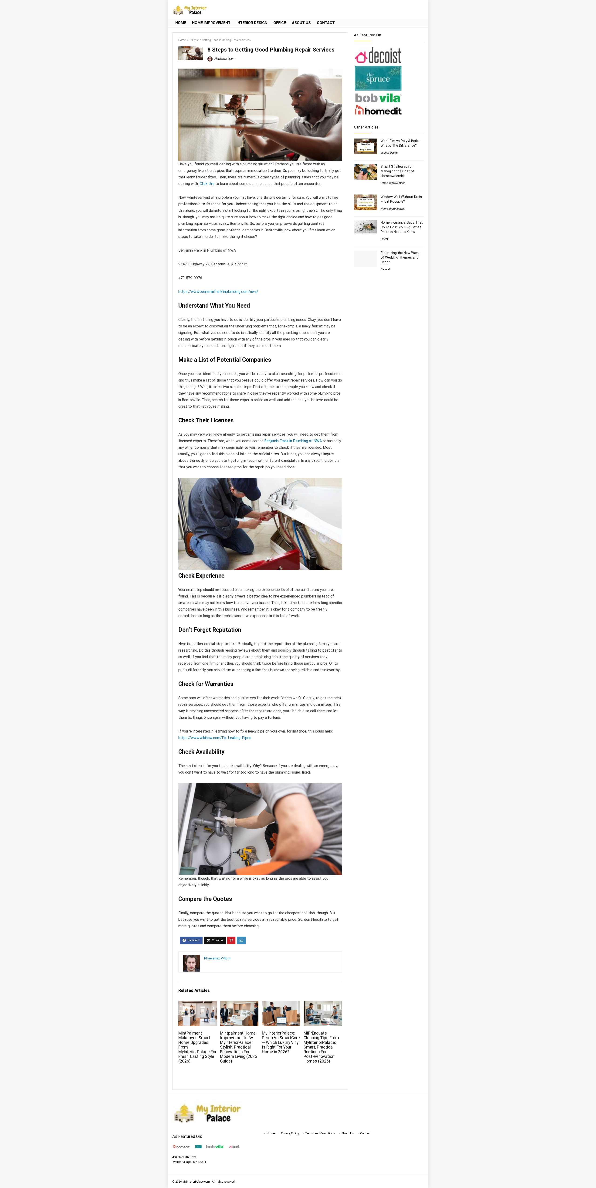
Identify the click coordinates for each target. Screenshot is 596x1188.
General (385, 269)
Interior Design (252, 23)
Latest (384, 239)
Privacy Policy (290, 1133)
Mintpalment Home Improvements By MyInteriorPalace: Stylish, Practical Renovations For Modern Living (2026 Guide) (238, 1047)
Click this (207, 183)
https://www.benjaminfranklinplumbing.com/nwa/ (218, 291)
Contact (326, 23)
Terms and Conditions (320, 1133)
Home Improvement (211, 23)
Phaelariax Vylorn (224, 58)
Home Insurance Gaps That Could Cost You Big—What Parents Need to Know (402, 227)
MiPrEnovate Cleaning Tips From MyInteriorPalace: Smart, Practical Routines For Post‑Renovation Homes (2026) (321, 1047)
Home (180, 23)
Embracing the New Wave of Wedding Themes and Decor (400, 257)
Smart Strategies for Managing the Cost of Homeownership (397, 171)
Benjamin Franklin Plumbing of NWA (293, 441)
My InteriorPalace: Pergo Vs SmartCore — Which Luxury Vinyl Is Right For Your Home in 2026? (281, 1042)
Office (279, 23)
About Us (301, 23)
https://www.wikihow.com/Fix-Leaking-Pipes (214, 738)
